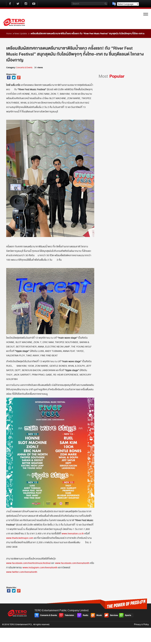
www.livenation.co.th (73, 534)
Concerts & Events (24, 67)
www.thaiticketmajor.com (19, 538)
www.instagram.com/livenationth (40, 568)
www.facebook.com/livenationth (72, 563)
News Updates (21, 33)
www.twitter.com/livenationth (21, 572)
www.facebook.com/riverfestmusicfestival (28, 563)
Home (9, 33)
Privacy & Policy (141, 624)
